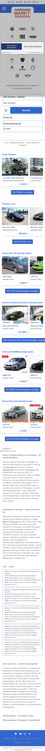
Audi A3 (6, 425)
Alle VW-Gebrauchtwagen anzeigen (22, 291)
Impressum (37, 738)
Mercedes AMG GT (10, 326)
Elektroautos (30, 470)
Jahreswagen (8, 470)
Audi (36, 519)
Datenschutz (19, 742)
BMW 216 (7, 375)
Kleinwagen (10, 467)
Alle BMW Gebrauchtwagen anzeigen (22, 389)
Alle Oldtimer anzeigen (22, 192)
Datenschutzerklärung (35, 52)
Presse (14, 738)
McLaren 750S (9, 227)
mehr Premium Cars (22, 242)
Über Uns (29, 738)
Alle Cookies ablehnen (33, 46)
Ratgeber (7, 738)
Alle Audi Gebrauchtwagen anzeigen (22, 439)
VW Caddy (7, 277)
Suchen (26, 110)
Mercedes (15, 522)
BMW (5, 522)
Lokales (21, 738)
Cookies (27, 742)
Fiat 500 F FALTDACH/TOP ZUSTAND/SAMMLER (14, 178)
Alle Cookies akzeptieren (11, 46)
